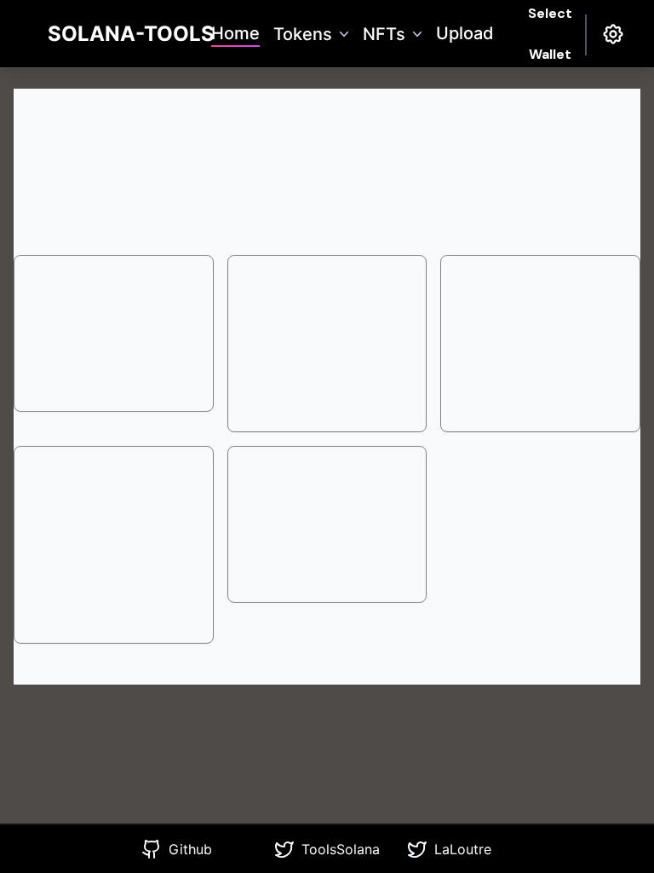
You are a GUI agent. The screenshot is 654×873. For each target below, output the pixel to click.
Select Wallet (550, 34)
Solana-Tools (131, 33)
